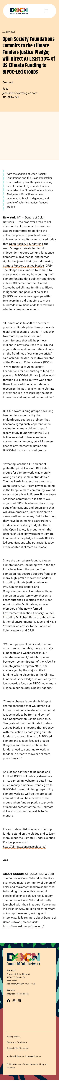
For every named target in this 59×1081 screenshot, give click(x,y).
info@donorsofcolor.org (18, 993)
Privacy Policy (13, 1036)
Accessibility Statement (18, 1048)
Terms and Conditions (17, 1042)
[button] (46, 11)
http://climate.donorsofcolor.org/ (24, 846)
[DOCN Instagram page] (14, 1001)
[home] (19, 11)
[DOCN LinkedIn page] (19, 1001)
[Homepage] (23, 958)
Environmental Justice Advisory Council (28, 613)
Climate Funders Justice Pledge (23, 265)
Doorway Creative (33, 1056)
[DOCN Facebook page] (8, 1001)
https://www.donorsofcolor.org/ (23, 926)
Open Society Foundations (26, 244)
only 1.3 (38, 441)
